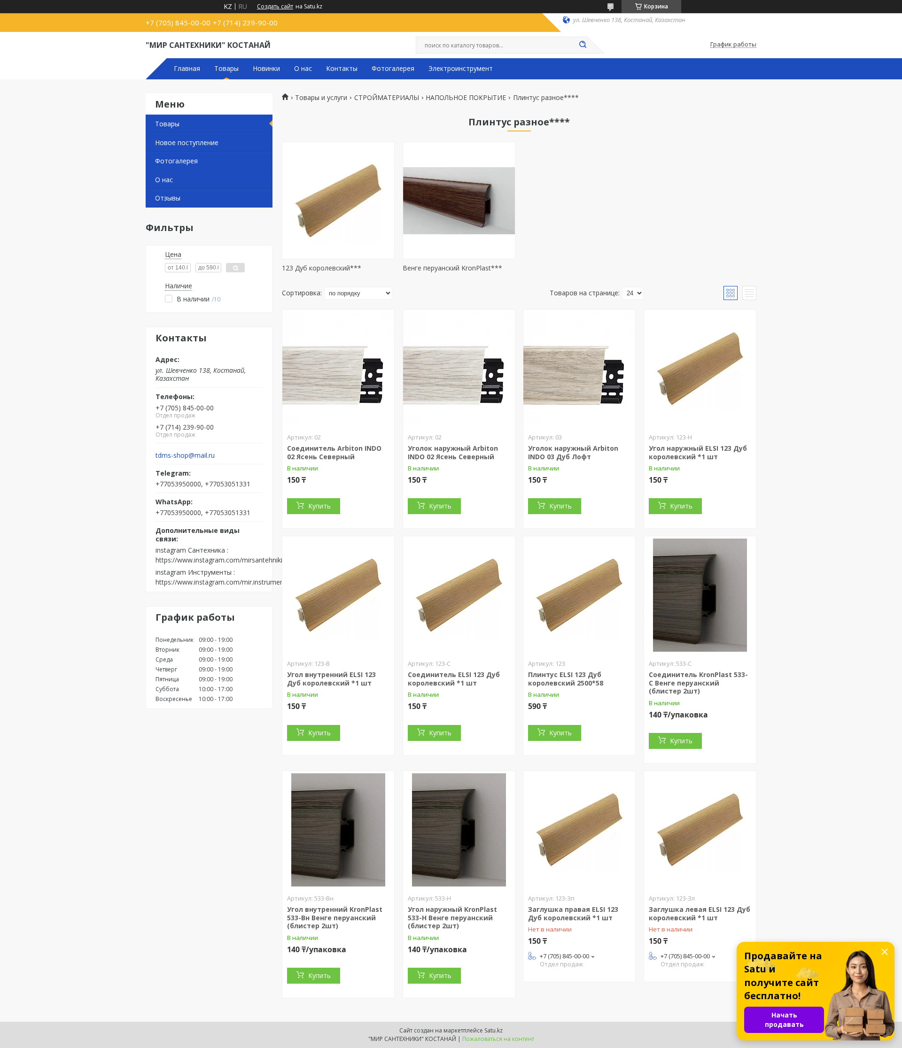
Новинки (266, 68)
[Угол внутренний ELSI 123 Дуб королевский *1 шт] (338, 595)
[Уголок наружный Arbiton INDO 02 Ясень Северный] (459, 368)
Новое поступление (186, 142)
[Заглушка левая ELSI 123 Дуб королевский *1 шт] (700, 829)
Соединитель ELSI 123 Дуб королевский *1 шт (454, 678)
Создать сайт (275, 6)
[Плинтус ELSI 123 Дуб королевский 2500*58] (579, 595)
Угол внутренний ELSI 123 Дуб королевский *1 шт (331, 678)
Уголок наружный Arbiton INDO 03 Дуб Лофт (573, 452)
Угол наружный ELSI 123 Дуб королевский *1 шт (698, 452)
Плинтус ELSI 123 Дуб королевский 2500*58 (565, 678)
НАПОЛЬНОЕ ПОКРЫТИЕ (466, 97)
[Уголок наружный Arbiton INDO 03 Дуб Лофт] (579, 368)
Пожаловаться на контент (498, 1039)
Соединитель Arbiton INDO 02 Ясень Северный (334, 452)
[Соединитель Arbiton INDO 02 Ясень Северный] (338, 368)
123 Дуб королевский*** (321, 267)
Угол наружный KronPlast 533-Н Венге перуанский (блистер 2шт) (452, 917)
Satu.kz (493, 1030)
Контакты (342, 68)
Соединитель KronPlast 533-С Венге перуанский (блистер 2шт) (698, 682)
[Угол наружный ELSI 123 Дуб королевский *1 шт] (700, 368)
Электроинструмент (460, 68)
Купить (319, 505)
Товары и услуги (321, 97)
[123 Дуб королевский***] (338, 200)
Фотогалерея (393, 68)
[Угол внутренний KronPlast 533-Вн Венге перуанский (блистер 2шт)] (338, 829)
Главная (187, 68)
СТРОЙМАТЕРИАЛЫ (386, 97)
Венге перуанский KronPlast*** (452, 267)
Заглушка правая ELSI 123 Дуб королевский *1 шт (573, 913)
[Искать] (582, 45)
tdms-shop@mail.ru (185, 455)
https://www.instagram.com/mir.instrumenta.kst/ (229, 582)
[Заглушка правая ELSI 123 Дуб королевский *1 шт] (579, 829)
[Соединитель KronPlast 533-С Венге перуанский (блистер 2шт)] (700, 595)
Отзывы (167, 197)
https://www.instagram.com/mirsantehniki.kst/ (225, 559)
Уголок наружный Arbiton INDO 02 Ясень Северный (453, 452)
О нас (303, 68)
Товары (226, 68)
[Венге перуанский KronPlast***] (459, 200)
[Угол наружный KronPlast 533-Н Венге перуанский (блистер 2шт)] (459, 829)
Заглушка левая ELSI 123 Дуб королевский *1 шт (699, 913)
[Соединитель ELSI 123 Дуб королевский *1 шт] (459, 595)
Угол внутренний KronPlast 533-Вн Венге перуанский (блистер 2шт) (334, 917)
